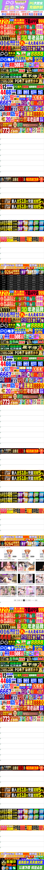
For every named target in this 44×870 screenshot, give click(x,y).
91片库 (33, 284)
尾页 (36, 600)
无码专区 (3, 286)
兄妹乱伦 (18, 289)
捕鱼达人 (11, 282)
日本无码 (26, 275)
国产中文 (11, 289)
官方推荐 (3, 282)
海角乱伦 (26, 286)
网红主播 (18, 275)
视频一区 (3, 275)
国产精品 (11, 275)
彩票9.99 (34, 282)
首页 (15, 600)
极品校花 (34, 289)
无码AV (3, 284)
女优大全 (41, 284)
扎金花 (41, 282)
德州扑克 (26, 282)
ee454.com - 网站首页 (9, 17)
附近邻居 (11, 280)
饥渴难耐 (18, 280)
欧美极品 (41, 275)
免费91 (18, 286)
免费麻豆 (34, 286)
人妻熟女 (34, 277)
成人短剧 (26, 289)
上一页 (19, 600)
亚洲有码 (34, 275)
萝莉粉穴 (41, 286)
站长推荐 (3, 280)
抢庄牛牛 (18, 282)
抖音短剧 (11, 284)
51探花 (26, 284)
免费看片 (11, 286)
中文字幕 (18, 277)
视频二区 (3, 277)
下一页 (29, 600)
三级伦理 (11, 277)
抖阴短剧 (41, 289)
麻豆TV (18, 284)
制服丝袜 (41, 277)
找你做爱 (26, 280)
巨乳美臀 (26, 277)
